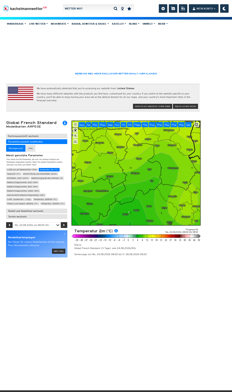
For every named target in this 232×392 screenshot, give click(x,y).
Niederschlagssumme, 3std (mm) (22, 182)
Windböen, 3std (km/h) (18, 178)
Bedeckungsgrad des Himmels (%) (47, 178)
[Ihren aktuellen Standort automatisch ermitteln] (122, 8)
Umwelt (148, 23)
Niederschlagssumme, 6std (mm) (22, 186)
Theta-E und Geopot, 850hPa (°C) (23, 203)
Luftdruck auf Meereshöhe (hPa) (22, 169)
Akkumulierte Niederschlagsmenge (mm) (26, 195)
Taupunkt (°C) (14, 174)
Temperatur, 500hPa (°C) (53, 203)
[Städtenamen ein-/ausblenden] (75, 141)
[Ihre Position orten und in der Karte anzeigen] (75, 130)
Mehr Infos (59, 251)
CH (45, 7)
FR (137, 124)
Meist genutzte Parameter (24, 155)
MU (159, 124)
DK (174, 124)
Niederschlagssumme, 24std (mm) (23, 191)
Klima (133, 23)
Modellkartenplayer (21, 237)
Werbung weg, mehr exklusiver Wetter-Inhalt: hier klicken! (116, 74)
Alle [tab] (30, 148)
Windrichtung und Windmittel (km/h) (40, 174)
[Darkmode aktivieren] (224, 8)
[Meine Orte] (129, 8)
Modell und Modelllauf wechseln (25, 211)
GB (181, 124)
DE (95, 124)
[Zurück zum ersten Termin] (75, 124)
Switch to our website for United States (152, 106)
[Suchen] (116, 8)
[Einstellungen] (163, 8)
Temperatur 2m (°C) (49, 169)
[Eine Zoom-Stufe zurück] (75, 135)
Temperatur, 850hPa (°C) (45, 199)
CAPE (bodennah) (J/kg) (19, 199)
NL (152, 124)
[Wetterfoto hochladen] (173, 8)
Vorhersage (15, 23)
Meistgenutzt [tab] (16, 148)
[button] (196, 124)
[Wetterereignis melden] (183, 8)
